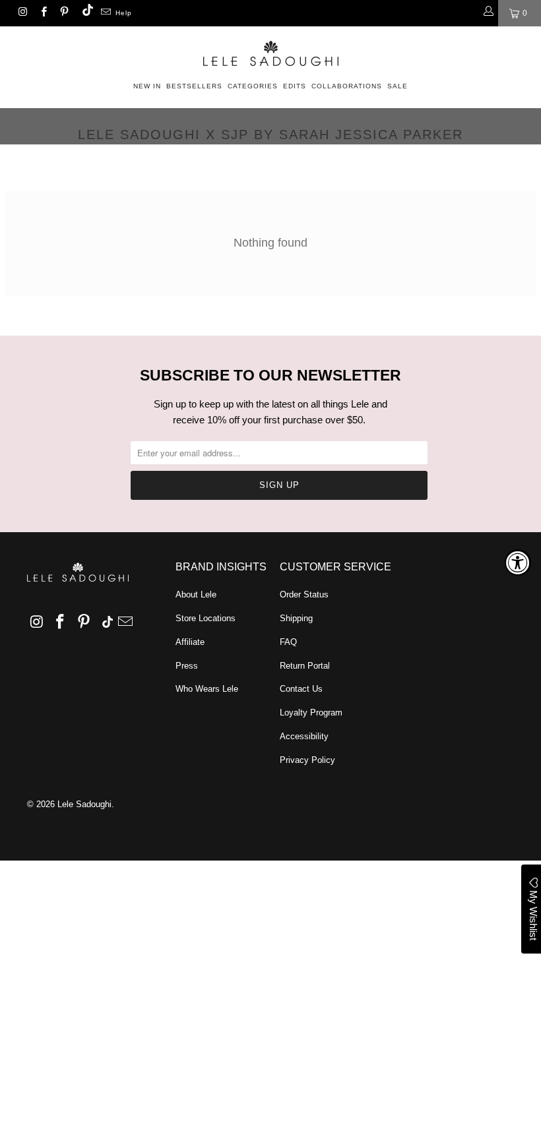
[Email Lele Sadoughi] (105, 13)
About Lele (195, 594)
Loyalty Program (311, 712)
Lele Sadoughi (84, 804)
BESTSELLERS (194, 86)
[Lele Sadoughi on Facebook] (42, 13)
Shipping (296, 618)
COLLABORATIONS (346, 86)
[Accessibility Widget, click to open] (518, 562)
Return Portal (305, 666)
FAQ (288, 642)
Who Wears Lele (206, 689)
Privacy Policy (307, 760)
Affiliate (190, 642)
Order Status (304, 594)
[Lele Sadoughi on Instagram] (22, 13)
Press (186, 666)
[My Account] (487, 13)
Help (123, 12)
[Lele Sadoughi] (270, 51)
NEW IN (147, 86)
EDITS (294, 86)
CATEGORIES (253, 86)
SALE (397, 86)
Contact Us (301, 689)
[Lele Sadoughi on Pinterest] (63, 13)
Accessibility (304, 736)
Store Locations (205, 618)
